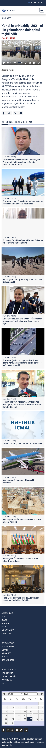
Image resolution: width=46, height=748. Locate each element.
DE (39, 2)
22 (42, 715)
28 (37, 719)
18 (19, 715)
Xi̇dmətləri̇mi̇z (9, 676)
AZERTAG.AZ (7, 613)
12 (25, 711)
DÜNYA (5, 657)
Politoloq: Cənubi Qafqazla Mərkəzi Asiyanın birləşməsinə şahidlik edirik (23, 241)
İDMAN (5, 650)
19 (25, 715)
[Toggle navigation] (41, 10)
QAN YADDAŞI (8, 660)
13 (31, 711)
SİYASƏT (6, 18)
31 (13, 723)
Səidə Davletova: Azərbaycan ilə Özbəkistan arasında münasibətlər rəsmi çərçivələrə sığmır (22, 321)
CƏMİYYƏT (6, 633)
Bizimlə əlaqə (8, 670)
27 (31, 719)
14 (37, 711)
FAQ (3, 683)
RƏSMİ (4, 620)
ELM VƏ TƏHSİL (8, 646)
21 (37, 715)
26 (25, 719)
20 (31, 715)
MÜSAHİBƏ (6, 653)
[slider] (8, 62)
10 (13, 711)
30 (6, 723)
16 (6, 715)
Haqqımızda (7, 673)
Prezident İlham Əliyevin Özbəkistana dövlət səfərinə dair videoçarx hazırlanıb (23, 202)
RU (32, 2)
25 (19, 719)
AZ (29, 2)
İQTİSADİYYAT (8, 643)
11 (19, 711)
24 (13, 719)
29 (42, 719)
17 (13, 715)
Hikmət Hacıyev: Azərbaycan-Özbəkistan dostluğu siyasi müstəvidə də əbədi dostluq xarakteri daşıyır (22, 404)
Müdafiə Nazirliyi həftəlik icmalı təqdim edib (22, 443)
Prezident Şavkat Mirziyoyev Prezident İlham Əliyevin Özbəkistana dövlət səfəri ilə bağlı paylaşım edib (22, 362)
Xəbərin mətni (8, 70)
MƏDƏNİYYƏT (8, 630)
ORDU (4, 627)
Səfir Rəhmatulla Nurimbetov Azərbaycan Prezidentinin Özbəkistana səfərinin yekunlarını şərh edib (21, 162)
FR (42, 2)
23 (6, 719)
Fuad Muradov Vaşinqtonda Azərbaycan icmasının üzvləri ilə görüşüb (21, 599)
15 (42, 711)
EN (35, 2)
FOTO (4, 616)
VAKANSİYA (7, 680)
